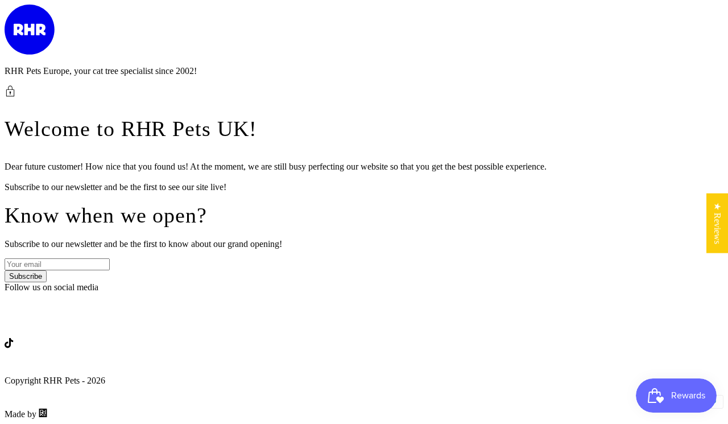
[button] (364, 91)
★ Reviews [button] (717, 223)
